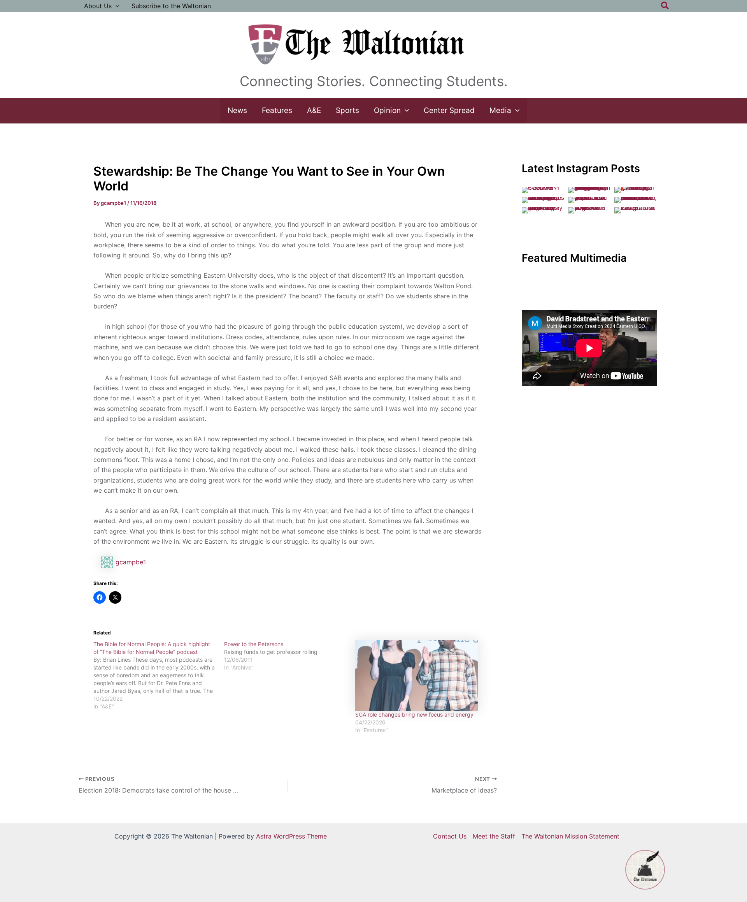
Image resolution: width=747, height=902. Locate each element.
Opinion (387, 110)
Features (277, 110)
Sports (347, 110)
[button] (115, 6)
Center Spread (449, 110)
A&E (314, 110)
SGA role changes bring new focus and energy (414, 714)
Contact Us (449, 836)
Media (500, 110)
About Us (98, 6)
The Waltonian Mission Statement (570, 836)
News (237, 110)
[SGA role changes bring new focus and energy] (417, 675)
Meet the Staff (494, 836)
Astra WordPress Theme (291, 836)
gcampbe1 (131, 562)
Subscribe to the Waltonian (171, 6)
